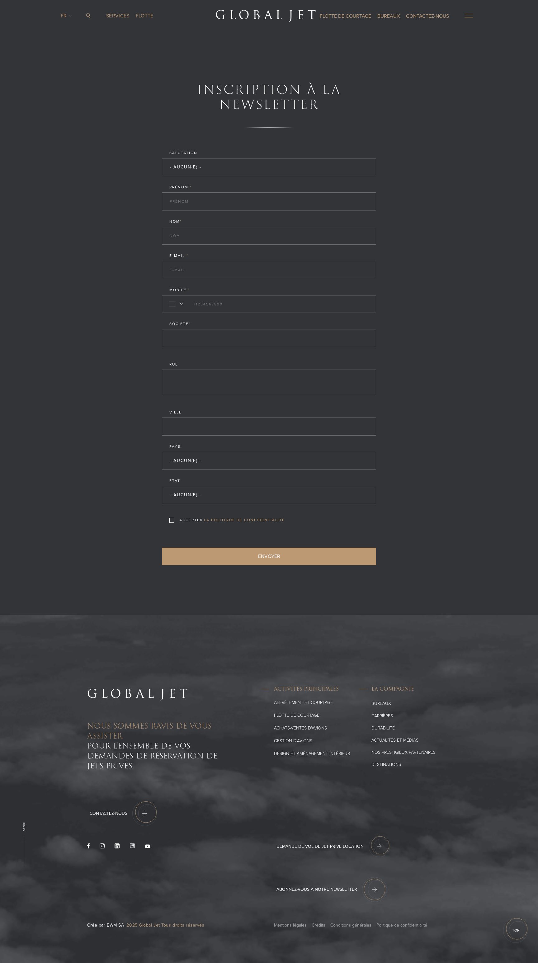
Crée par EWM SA (105, 925)
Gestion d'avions (293, 740)
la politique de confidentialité (244, 520)
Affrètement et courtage (303, 702)
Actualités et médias (394, 740)
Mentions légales (290, 925)
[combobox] (175, 304)
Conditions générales (350, 925)
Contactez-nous (427, 16)
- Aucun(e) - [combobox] (185, 167)
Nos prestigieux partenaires (403, 752)
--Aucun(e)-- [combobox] (185, 460)
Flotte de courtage (345, 16)
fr (65, 16)
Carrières (382, 716)
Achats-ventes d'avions (300, 728)
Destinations (386, 764)
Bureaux (388, 16)
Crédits (318, 925)
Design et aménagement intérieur (312, 753)
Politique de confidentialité (401, 925)
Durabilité (383, 728)
